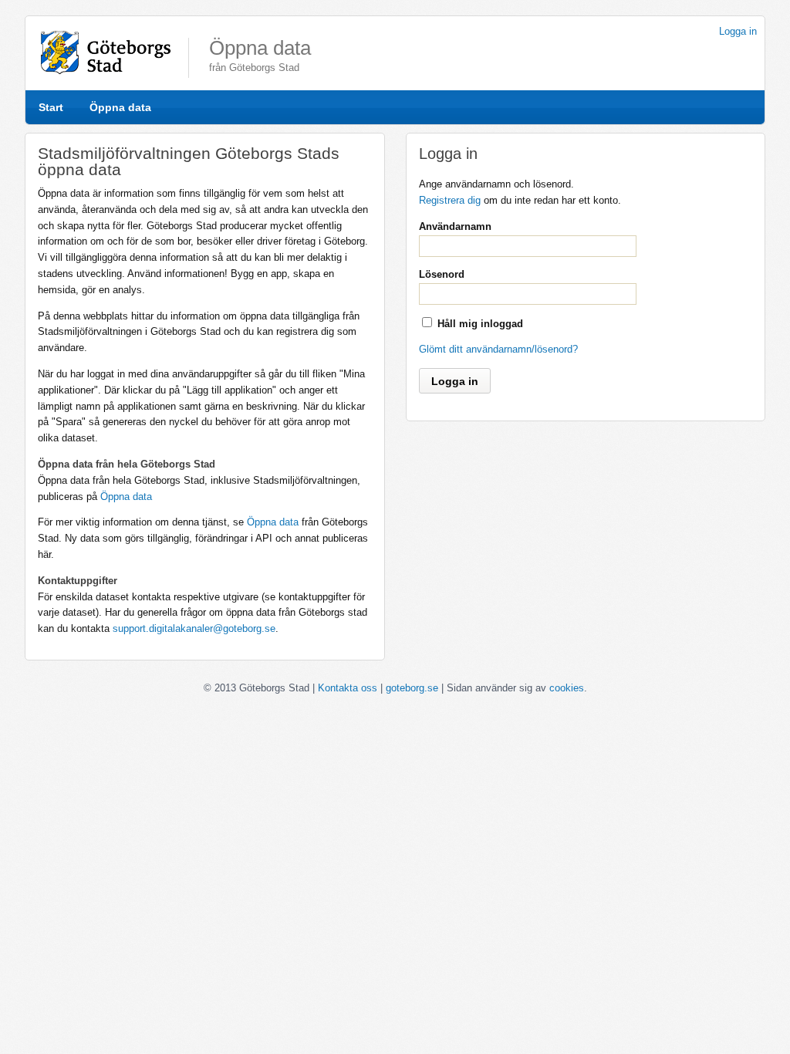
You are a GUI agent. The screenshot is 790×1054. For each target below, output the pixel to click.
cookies (566, 688)
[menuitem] (50, 107)
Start (51, 107)
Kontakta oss (347, 688)
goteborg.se (412, 688)
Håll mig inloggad (480, 323)
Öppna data (120, 107)
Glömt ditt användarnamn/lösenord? (498, 349)
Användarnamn (455, 226)
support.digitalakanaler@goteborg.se (194, 628)
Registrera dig (450, 200)
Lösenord (441, 274)
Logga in (738, 31)
